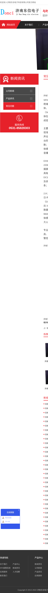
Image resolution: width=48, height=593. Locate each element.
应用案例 (3, 572)
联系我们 (3, 576)
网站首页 (11, 25)
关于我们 (29, 25)
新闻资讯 (16, 568)
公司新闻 (10, 91)
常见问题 (10, 106)
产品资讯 (10, 98)
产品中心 (16, 564)
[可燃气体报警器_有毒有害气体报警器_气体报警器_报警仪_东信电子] (19, 16)
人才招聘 (16, 572)
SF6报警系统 (5, 568)
